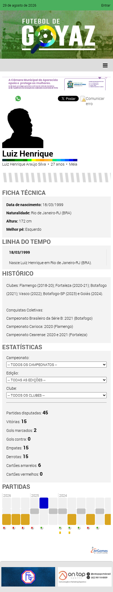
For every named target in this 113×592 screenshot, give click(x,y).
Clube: (11, 388)
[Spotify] (52, 50)
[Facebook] (21, 50)
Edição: (12, 373)
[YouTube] (42, 50)
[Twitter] (32, 50)
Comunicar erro (95, 99)
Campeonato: (17, 357)
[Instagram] (73, 50)
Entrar (105, 5)
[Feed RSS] (63, 50)
